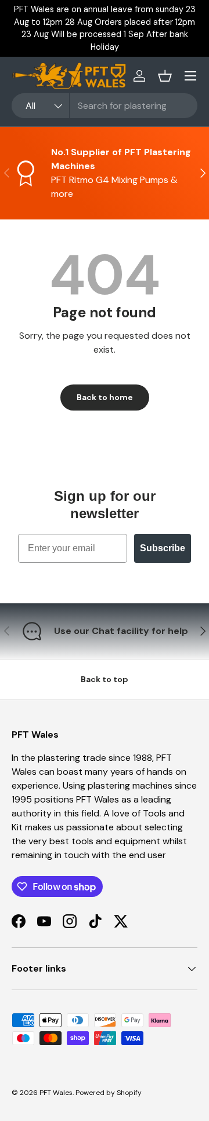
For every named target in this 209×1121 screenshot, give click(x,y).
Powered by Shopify (108, 1092)
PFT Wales (56, 1092)
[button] (165, 76)
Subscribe (162, 548)
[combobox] (104, 105)
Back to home (105, 397)
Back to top (104, 679)
